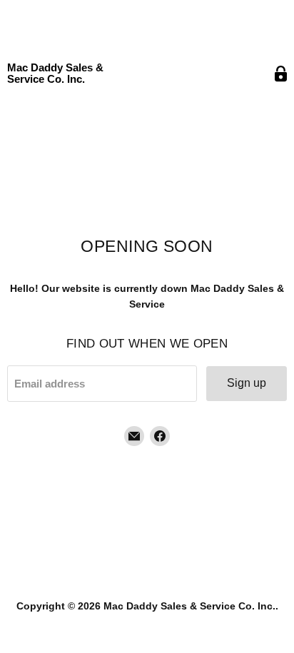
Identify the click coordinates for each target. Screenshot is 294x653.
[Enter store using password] (281, 74)
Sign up (246, 383)
